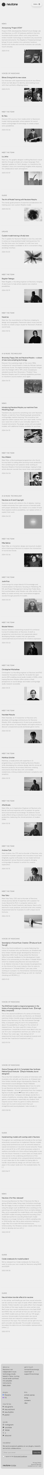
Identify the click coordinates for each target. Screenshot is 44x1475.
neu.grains (9, 1407)
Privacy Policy (37, 1463)
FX (6, 1398)
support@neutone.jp (31, 1374)
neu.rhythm (9, 1412)
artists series (29, 1395)
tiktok (7, 1430)
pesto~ (7, 1415)
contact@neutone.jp (31, 1369)
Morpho (8, 1395)
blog (26, 1398)
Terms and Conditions (20, 1456)
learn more (6, 1385)
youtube (8, 1427)
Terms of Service (36, 1464)
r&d (25, 1403)
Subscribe (36, 1452)
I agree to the (16, 1456)
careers (27, 1400)
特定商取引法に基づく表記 (34, 1466)
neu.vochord (10, 1409)
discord (8, 1435)
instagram (9, 1425)
